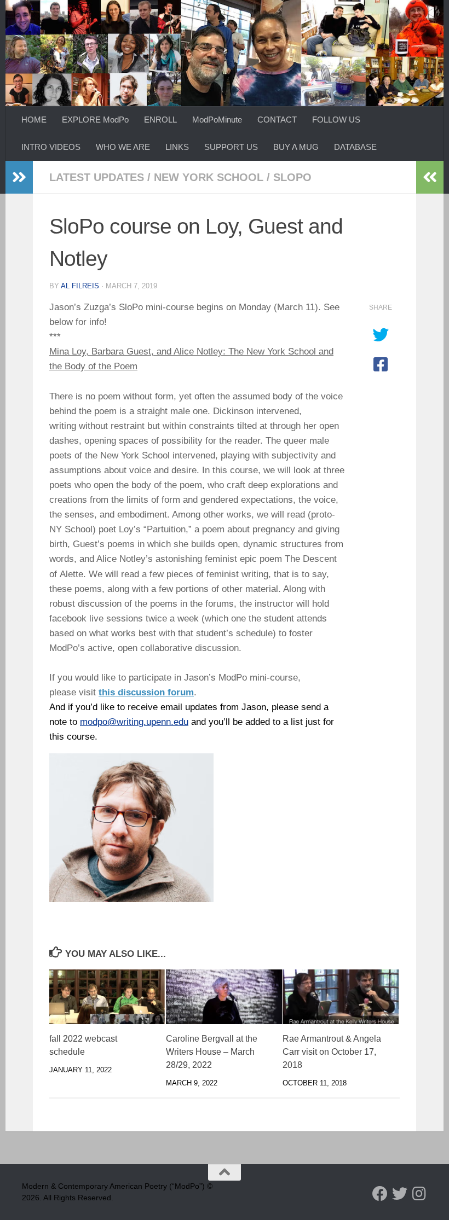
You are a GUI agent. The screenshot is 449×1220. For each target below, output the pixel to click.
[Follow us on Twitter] (399, 1193)
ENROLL (160, 119)
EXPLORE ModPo (95, 119)
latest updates (96, 177)
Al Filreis (80, 286)
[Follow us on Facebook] (380, 1193)
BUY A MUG (296, 147)
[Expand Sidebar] (19, 177)
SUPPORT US (231, 147)
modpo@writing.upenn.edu (134, 722)
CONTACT (277, 119)
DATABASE (355, 147)
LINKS (177, 147)
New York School (208, 177)
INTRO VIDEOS (50, 147)
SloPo (292, 177)
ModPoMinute (217, 119)
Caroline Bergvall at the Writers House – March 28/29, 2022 (211, 1052)
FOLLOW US (336, 119)
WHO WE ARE (123, 147)
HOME (34, 119)
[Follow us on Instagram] (419, 1193)
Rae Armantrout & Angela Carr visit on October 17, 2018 (332, 1052)
